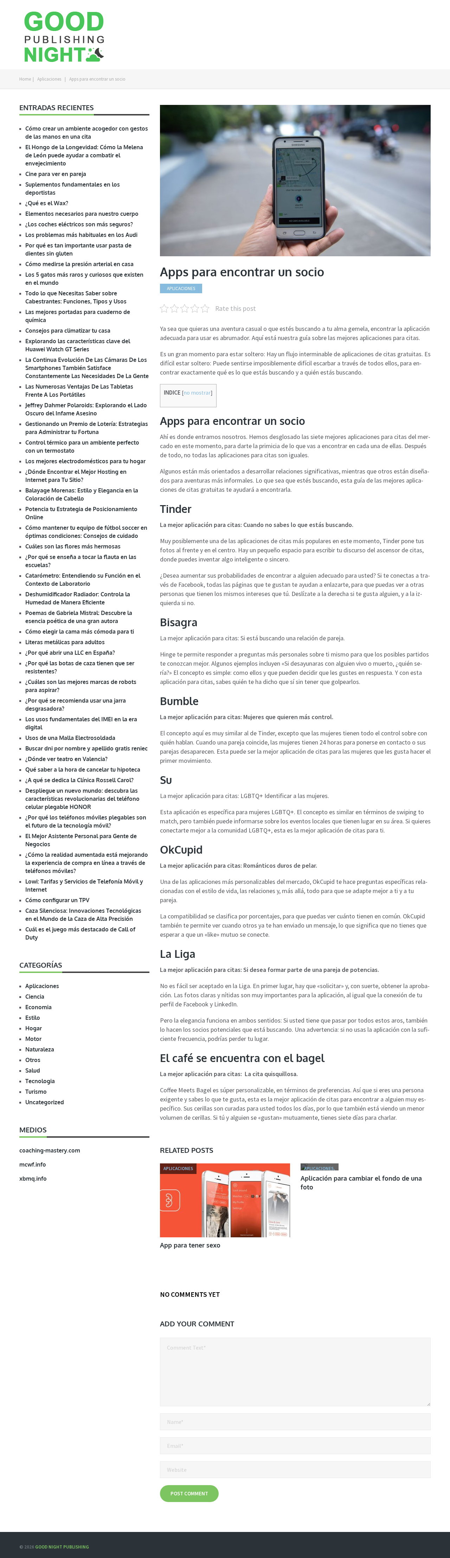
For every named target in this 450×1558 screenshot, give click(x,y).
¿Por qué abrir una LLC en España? (70, 652)
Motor (33, 1038)
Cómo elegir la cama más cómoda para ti (79, 631)
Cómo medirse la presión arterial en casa (79, 264)
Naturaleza (39, 1049)
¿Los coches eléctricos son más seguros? (79, 224)
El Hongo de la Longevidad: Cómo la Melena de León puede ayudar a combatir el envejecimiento (84, 155)
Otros (32, 1059)
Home (25, 79)
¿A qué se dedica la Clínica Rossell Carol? (79, 780)
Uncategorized (44, 1102)
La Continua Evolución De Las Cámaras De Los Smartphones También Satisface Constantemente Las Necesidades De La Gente (87, 367)
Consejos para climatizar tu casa (67, 330)
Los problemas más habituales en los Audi (81, 234)
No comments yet (190, 1294)
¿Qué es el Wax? (46, 203)
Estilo (32, 1017)
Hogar (33, 1028)
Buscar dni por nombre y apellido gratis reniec (86, 748)
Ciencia (34, 996)
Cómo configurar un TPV (57, 900)
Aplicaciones (49, 79)
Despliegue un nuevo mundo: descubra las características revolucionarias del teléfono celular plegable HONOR (82, 798)
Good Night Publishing (62, 1547)
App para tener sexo (190, 1245)
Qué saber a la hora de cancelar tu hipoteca (82, 769)
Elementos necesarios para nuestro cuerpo (82, 213)
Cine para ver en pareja (55, 173)
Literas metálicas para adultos (65, 642)
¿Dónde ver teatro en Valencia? (66, 758)
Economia (38, 1007)
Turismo (36, 1091)
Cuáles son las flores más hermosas (73, 546)
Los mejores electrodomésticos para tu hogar (85, 461)
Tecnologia (40, 1081)
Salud (32, 1070)
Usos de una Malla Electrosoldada (70, 737)
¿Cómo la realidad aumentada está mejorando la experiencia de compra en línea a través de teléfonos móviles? (86, 862)
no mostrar (197, 392)
